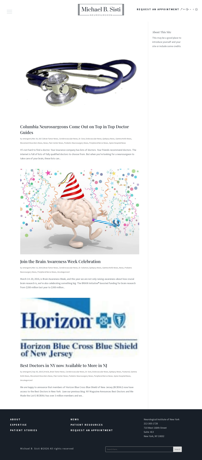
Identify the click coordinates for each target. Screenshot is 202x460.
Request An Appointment (158, 9)
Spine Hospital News (117, 143)
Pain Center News (56, 143)
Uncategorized (63, 272)
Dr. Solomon (83, 267)
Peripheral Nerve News (98, 143)
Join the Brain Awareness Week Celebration (60, 261)
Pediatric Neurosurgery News (76, 143)
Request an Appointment (92, 430)
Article (46, 371)
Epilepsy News (109, 138)
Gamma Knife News (123, 138)
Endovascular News (94, 138)
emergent (27, 138)
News (45, 143)
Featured (126, 371)
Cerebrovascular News (68, 138)
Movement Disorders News (31, 143)
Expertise (18, 424)
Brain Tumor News (51, 138)
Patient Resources (87, 424)
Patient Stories (24, 430)
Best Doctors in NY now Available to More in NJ (63, 365)
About (15, 419)
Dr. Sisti (82, 138)
